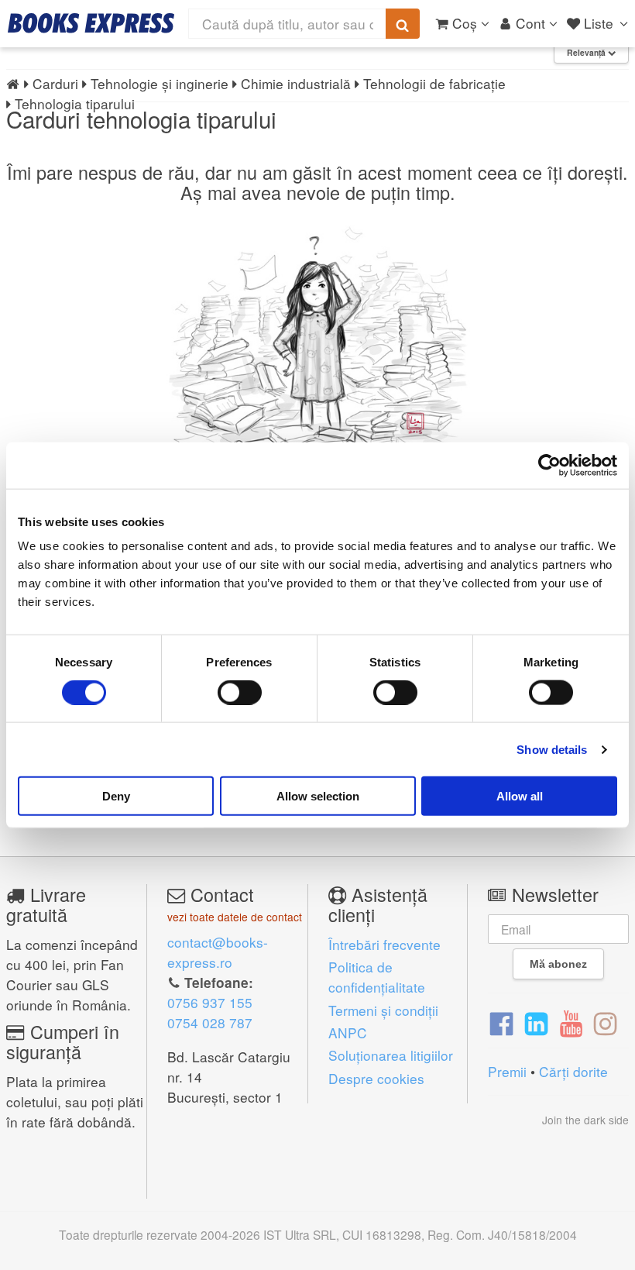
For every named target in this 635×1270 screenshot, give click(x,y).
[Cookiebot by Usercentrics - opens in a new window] (549, 465)
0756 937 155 (209, 1002)
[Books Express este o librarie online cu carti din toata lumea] (91, 23)
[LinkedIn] (536, 1022)
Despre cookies (376, 1078)
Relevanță (587, 52)
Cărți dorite (573, 1071)
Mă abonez (558, 964)
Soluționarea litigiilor (390, 1055)
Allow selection (317, 796)
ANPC (347, 1032)
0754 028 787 (209, 1022)
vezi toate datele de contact (234, 916)
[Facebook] (501, 1022)
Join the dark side (585, 1119)
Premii (507, 1071)
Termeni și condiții (383, 1010)
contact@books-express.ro (217, 952)
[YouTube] (571, 1022)
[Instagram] (605, 1022)
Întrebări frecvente (384, 944)
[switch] (240, 692)
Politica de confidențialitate (376, 976)
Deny (116, 796)
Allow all (519, 796)
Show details (552, 748)
